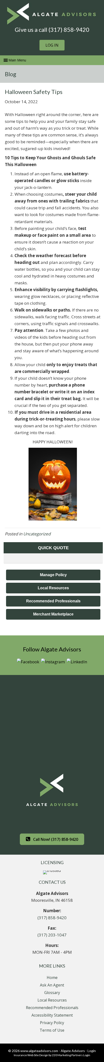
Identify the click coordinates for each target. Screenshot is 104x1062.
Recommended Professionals (52, 1007)
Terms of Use (52, 1030)
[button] (52, 45)
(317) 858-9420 (52, 917)
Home (52, 977)
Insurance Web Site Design (31, 1055)
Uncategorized (37, 534)
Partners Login (80, 1055)
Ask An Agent (52, 985)
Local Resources (52, 1000)
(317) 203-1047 (52, 935)
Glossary (52, 992)
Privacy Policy (52, 1022)
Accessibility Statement (52, 1015)
